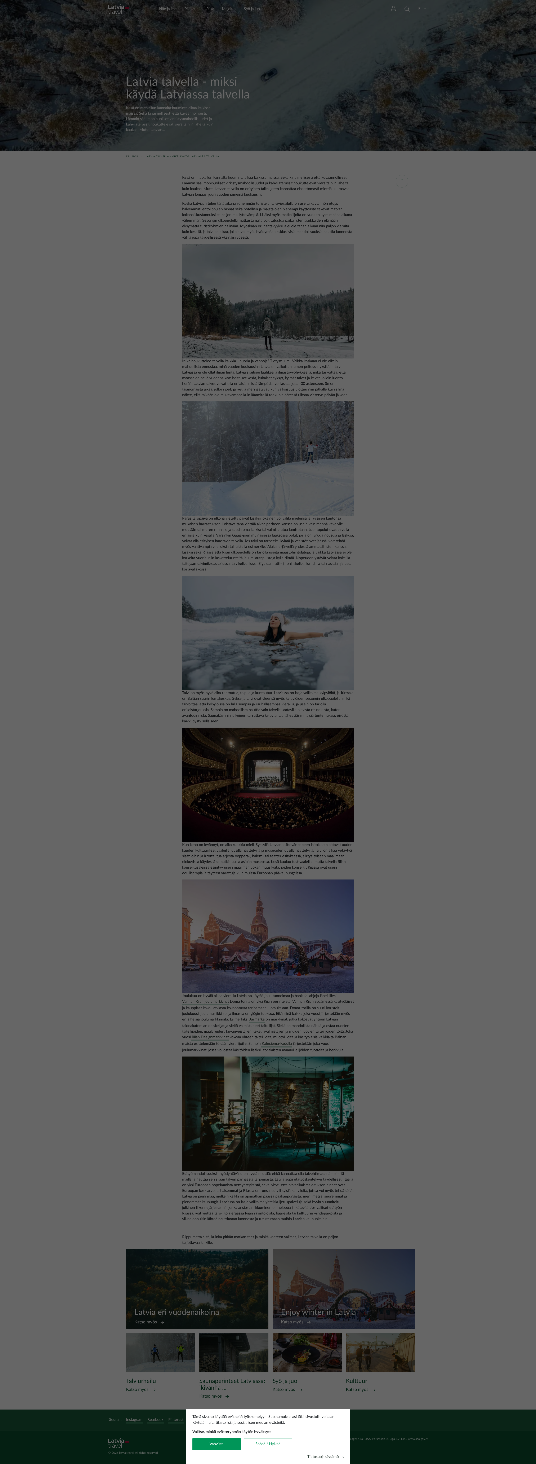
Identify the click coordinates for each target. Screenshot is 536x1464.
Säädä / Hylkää (267, 1444)
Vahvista (216, 1444)
